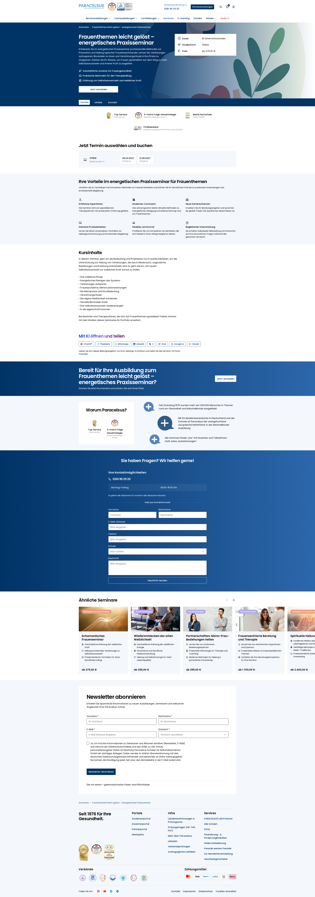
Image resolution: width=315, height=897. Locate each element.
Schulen (197, 18)
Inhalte (98, 102)
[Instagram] (98, 891)
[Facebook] (111, 891)
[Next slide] (233, 600)
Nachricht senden (157, 580)
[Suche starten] (220, 7)
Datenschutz (206, 891)
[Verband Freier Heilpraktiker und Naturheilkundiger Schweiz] (144, 878)
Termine (84, 102)
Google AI (179, 344)
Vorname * (93, 716)
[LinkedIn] (117, 891)
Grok (163, 344)
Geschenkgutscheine (216, 859)
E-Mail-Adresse (116, 521)
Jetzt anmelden (98, 89)
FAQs (207, 829)
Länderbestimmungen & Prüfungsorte (181, 820)
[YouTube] (104, 891)
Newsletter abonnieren (101, 771)
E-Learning (183, 18)
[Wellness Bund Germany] (123, 878)
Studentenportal (141, 818)
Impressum (189, 891)
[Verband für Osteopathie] (113, 878)
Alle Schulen (210, 823)
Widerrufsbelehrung (215, 843)
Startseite (84, 27)
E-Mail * (91, 729)
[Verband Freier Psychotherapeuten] (82, 878)
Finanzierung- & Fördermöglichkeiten (215, 836)
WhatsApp (123, 344)
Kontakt (112, 102)
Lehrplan (172, 841)
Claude (195, 344)
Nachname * (165, 716)
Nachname (164, 509)
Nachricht (113, 558)
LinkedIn (140, 344)
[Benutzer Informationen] (233, 7)
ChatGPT (88, 344)
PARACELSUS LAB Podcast (218, 818)
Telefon (112, 533)
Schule (112, 546)
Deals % (224, 18)
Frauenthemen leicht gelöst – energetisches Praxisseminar (121, 27)
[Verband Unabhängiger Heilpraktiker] (92, 878)
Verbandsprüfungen (179, 846)
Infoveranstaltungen (202, 6)
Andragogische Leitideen (181, 851)
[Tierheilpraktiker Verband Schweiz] (133, 878)
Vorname (113, 509)
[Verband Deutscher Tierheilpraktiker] (102, 878)
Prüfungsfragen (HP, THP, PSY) (182, 829)
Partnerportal (139, 829)
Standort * (164, 729)
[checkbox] (88, 743)
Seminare (168, 18)
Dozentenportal (140, 823)
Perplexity (105, 344)
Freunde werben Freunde (217, 848)
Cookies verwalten (226, 891)
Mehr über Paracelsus (180, 835)
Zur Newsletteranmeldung (218, 853)
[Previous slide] (227, 600)
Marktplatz (138, 834)
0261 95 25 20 (171, 8)
